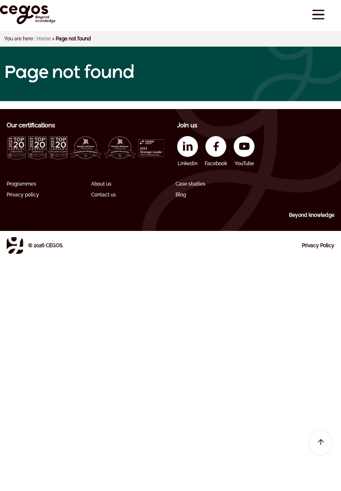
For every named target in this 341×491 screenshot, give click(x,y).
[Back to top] (321, 443)
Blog (180, 195)
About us (101, 184)
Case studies (190, 184)
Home (44, 39)
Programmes (21, 184)
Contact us (103, 195)
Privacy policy (23, 195)
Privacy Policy (318, 245)
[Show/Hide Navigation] (318, 14)
